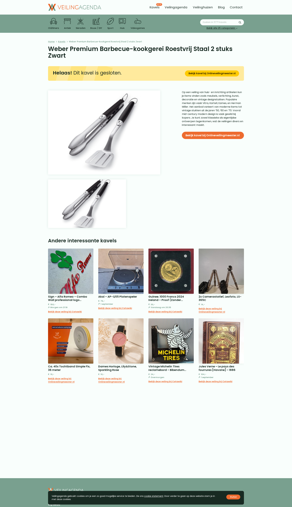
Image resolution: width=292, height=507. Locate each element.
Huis (122, 28)
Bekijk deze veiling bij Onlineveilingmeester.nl (212, 310)
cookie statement (153, 496)
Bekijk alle (221, 28)
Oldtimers (53, 28)
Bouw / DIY (96, 28)
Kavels (61, 41)
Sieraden (80, 28)
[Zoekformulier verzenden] (240, 22)
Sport (110, 28)
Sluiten (233, 496)
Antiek (67, 28)
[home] (74, 7)
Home (51, 41)
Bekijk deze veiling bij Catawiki (65, 311)
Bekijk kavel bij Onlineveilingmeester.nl (212, 73)
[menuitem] (154, 7)
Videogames (138, 28)
